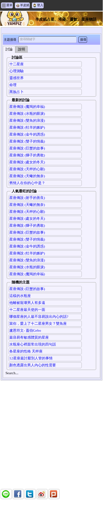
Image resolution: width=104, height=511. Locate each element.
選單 (9, 5)
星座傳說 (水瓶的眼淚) (27, 113)
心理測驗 (16, 71)
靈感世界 (16, 78)
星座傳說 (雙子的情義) (27, 141)
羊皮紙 (24, 5)
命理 (12, 85)
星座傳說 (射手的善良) (27, 198)
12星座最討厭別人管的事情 (31, 358)
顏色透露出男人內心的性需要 (32, 365)
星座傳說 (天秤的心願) (27, 169)
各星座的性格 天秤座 (26, 351)
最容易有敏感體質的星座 (29, 337)
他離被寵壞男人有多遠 (27, 303)
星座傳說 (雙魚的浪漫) (27, 120)
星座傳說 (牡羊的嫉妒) (27, 127)
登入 (40, 5)
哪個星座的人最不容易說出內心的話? (38, 317)
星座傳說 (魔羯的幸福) (27, 107)
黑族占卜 (16, 92)
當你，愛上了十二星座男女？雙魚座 (38, 323)
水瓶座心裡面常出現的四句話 (32, 344)
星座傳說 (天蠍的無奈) (27, 176)
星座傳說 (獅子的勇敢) (27, 155)
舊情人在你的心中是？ (27, 183)
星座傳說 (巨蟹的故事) (27, 148)
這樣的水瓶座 (20, 296)
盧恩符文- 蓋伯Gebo (25, 330)
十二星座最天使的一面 (27, 310)
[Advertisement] (51, 434)
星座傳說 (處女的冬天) (27, 162)
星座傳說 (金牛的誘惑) (27, 134)
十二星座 (16, 64)
